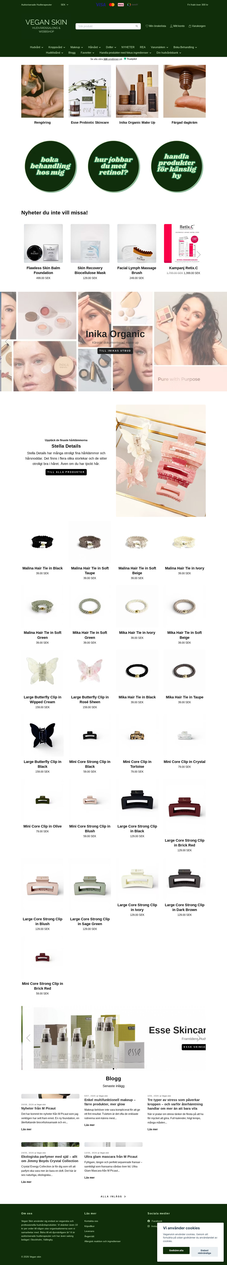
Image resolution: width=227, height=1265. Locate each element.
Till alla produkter (66, 484)
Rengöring (42, 134)
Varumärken (158, 59)
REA (143, 59)
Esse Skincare (187, 1059)
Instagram (156, 1238)
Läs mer (26, 1141)
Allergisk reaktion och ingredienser (102, 1253)
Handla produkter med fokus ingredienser (124, 64)
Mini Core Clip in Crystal (184, 774)
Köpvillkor (89, 1238)
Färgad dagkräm (184, 134)
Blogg (71, 64)
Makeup (75, 59)
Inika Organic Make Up (137, 134)
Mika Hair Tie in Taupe (184, 709)
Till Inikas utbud (113, 362)
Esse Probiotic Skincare (90, 134)
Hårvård (93, 59)
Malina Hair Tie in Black (42, 580)
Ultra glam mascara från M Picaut (110, 1168)
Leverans (89, 1243)
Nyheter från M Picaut (38, 1120)
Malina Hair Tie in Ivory (184, 580)
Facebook (156, 1233)
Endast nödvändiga (204, 1252)
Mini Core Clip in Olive (42, 838)
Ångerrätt (89, 1248)
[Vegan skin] (67, 30)
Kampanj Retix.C (183, 280)
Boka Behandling (183, 59)
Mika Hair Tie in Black (137, 709)
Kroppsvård (55, 59)
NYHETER (128, 59)
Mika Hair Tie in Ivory (137, 644)
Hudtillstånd (53, 64)
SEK (63, 4)
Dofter (109, 59)
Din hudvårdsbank (167, 64)
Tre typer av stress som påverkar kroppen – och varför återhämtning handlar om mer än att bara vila (175, 1116)
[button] (198, 266)
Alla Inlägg (112, 1208)
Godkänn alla (176, 1250)
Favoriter (86, 64)
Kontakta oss (91, 1233)
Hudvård (35, 59)
